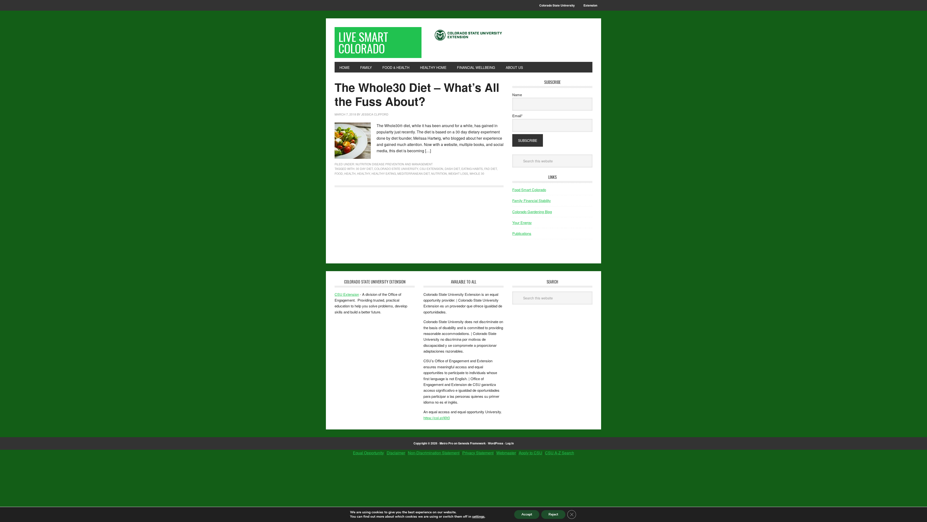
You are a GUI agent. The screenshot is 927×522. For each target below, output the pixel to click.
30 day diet (364, 169)
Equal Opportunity (368, 453)
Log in (510, 443)
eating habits (472, 169)
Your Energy (522, 222)
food (339, 173)
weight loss (458, 173)
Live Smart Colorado (363, 42)
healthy (363, 173)
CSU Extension (431, 169)
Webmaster (506, 453)
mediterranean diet (413, 173)
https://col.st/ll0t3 (436, 417)
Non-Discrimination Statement (433, 453)
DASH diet (452, 169)
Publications (521, 233)
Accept (526, 514)
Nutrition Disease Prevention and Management (394, 164)
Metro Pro (446, 443)
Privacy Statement (477, 453)
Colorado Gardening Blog (532, 211)
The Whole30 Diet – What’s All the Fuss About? (417, 94)
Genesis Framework (472, 443)
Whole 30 (477, 173)
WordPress (495, 443)
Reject (553, 514)
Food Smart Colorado (529, 189)
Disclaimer (396, 453)
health (350, 173)
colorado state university (396, 169)
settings (478, 517)
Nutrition (439, 173)
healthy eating (384, 173)
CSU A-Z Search (559, 453)
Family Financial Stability (531, 200)
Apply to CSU (530, 453)
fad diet (490, 169)
